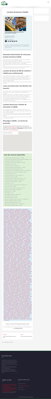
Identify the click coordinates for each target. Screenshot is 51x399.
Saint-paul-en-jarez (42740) (15, 298)
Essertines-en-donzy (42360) (16, 231)
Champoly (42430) (7, 221)
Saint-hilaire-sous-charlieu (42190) (20, 283)
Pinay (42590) (19, 259)
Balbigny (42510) (17, 211)
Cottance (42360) (23, 227)
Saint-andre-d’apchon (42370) (15, 267)
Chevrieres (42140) (16, 224)
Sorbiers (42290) (18, 311)
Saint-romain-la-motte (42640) (18, 303)
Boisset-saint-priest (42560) (25, 214)
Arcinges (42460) (24, 210)
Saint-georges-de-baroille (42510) (16, 278)
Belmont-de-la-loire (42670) (21, 212)
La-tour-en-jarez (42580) (11, 241)
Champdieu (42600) (25, 219)
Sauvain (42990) (17, 310)
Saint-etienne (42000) (7, 275)
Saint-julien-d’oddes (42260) (14, 286)
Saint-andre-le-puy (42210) (25, 267)
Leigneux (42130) (13, 244)
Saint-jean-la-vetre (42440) (16, 284)
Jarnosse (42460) (17, 235)
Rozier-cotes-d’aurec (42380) (22, 265)
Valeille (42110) (6, 315)
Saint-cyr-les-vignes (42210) (17, 273)
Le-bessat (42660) (27, 242)
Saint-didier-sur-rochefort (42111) (24, 274)
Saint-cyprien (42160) (14, 272)
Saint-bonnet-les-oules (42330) (12, 271)
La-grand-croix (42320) (14, 239)
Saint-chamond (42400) (23, 271)
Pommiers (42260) (7, 260)
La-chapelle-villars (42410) (16, 237)
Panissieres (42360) (7, 258)
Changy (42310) (20, 221)
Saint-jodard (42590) (23, 285)
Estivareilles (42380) (25, 231)
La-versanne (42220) (15, 242)
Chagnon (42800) (24, 217)
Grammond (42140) (23, 234)
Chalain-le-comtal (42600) (14, 218)
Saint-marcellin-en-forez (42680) (12, 292)
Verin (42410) (20, 316)
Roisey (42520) (13, 265)
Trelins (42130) (7, 314)
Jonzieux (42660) (28, 235)
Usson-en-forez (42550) (26, 314)
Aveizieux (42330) (10, 211)
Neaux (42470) (23, 254)
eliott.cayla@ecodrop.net (13, 129)
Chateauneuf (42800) (7, 222)
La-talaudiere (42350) (19, 240)
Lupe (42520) (25, 246)
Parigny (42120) (14, 258)
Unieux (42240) (18, 314)
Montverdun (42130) (28, 253)
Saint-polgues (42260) (18, 299)
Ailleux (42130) (12, 209)
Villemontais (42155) (16, 317)
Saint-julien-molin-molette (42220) (10, 287)
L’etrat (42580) (11, 236)
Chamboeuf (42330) (17, 219)
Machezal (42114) (16, 247)
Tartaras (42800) (20, 312)
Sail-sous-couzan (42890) (22, 266)
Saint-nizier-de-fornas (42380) (24, 296)
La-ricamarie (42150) (10, 240)
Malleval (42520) (18, 248)
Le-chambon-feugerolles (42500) (16, 243)
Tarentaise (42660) (13, 312)
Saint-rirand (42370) (15, 302)
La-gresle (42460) (22, 239)
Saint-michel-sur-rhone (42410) (12, 296)
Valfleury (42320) (13, 315)
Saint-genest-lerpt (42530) (19, 277)
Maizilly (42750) (11, 248)
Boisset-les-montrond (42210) (15, 214)
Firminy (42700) (15, 233)
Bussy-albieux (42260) (27, 216)
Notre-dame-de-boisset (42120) (19, 256)
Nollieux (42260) (10, 256)
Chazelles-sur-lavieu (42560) (12, 223)
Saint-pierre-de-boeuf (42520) (26, 298)
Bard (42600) (23, 211)
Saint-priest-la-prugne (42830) (12, 300)
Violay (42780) (9, 318)
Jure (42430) (6, 236)
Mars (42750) (28, 250)
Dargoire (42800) (19, 229)
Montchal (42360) (10, 253)
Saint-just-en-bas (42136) (20, 287)
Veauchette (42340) (26, 315)
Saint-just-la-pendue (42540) (15, 289)
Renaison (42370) (23, 262)
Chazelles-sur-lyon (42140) (22, 223)
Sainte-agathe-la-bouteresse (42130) (13, 308)
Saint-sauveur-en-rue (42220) (24, 304)
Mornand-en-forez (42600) (9, 254)
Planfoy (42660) (25, 259)
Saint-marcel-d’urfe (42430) (16, 291)
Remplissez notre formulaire (7, 391)
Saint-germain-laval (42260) (9, 280)
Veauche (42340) (19, 315)
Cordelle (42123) (17, 227)
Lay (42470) (22, 242)
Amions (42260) (25, 209)
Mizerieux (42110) (15, 252)
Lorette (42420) (19, 246)
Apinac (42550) (17, 210)
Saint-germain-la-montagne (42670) (25, 279)
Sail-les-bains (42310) (13, 266)
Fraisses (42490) (10, 234)
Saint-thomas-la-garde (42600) (26, 305)
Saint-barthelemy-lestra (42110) (18, 268)
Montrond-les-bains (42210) (19, 253)
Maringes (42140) (10, 250)
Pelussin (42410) (27, 258)
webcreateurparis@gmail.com (24, 385)
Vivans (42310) (29, 318)
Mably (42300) (9, 247)
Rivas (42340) (6, 264)
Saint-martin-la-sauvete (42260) (20, 293)
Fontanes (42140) (22, 233)
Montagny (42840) (22, 252)
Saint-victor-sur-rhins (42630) (17, 306)
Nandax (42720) (17, 254)
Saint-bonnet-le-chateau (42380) (15, 270)
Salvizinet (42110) (10, 310)
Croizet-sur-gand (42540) (26, 228)
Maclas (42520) (22, 247)
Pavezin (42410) (20, 258)
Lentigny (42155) (19, 244)
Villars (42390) (9, 317)
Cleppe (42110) (15, 225)
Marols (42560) (23, 250)
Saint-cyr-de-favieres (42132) (23, 272)
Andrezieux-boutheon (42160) (9, 210)
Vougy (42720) (6, 320)
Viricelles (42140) (16, 318)
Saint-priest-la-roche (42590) (23, 300)
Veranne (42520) (14, 316)
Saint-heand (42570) (23, 281)
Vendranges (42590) (7, 316)
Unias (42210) (12, 314)
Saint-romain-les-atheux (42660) (12, 304)
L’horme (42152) (27, 236)
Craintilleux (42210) (10, 228)
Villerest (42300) (23, 317)
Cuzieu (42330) (12, 229)
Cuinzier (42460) (7, 229)
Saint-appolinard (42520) (8, 268)
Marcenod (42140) (25, 248)
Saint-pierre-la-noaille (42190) (9, 299)
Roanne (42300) (20, 264)
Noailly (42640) (22, 255)
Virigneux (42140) (23, 318)
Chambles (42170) (10, 219)
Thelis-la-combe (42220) (27, 312)
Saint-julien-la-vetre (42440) (25, 286)
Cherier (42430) (10, 224)
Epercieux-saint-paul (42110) (20, 230)
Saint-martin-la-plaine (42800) (9, 293)
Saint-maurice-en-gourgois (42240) (15, 295)
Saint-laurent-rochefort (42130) (21, 290)
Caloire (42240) (6, 217)
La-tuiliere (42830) (27, 241)
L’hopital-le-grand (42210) (19, 236)
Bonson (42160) (6, 215)
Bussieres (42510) (19, 216)
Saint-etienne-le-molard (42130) (17, 275)
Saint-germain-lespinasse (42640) (20, 280)
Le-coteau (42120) (26, 243)
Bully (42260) (6, 216)
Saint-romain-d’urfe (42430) (24, 302)
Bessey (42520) (29, 212)
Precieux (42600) (10, 262)
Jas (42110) (23, 235)
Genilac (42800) (16, 234)
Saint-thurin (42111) (7, 306)
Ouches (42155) (28, 256)
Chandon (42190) (14, 221)
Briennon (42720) (28, 215)
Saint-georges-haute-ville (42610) (13, 279)
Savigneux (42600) (24, 310)
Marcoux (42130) (20, 249)
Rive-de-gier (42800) (13, 264)
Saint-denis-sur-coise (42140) (12, 274)
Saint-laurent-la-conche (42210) (9, 290)
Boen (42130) (6, 214)
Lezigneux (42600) (12, 246)
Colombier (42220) (22, 225)
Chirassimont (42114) (24, 224)
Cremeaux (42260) (18, 228)
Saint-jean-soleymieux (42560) (14, 285)
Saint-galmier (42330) (11, 277)
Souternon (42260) (24, 311)
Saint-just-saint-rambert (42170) (26, 289)
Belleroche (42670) (12, 212)
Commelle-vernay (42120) (8, 227)
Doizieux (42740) (26, 229)
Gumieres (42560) (10, 235)
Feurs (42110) (9, 233)
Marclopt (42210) (13, 249)
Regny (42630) (16, 262)
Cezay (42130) (18, 217)
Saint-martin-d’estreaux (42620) (24, 292)
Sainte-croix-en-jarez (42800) (9, 309)
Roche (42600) (26, 264)
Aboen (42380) (6, 209)
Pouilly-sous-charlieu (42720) (15, 261)
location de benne (12, 127)
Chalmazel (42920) (23, 218)
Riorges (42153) (29, 262)
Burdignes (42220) (12, 216)
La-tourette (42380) (19, 241)
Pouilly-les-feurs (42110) (21, 260)
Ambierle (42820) (19, 209)
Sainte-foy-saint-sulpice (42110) (20, 309)
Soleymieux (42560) (10, 311)
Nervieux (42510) (10, 255)
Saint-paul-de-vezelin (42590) (19, 297)
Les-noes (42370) (26, 244)
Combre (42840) (29, 225)
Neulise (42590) (16, 255)
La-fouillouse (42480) (25, 237)
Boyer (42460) (21, 215)
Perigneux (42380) (7, 259)
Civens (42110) (9, 225)
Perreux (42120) (13, 259)
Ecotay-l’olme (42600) (11, 230)
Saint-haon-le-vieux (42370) (14, 281)
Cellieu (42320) (12, 217)
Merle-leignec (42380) (7, 252)
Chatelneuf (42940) (15, 222)
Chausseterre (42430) (22, 222)
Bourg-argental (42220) (14, 215)
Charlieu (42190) (27, 221)
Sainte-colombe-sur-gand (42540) (26, 308)
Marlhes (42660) (17, 250)
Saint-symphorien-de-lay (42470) (14, 305)
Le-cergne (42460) (7, 243)
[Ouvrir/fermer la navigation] (48, 2)
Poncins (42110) (14, 260)
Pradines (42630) (24, 261)
